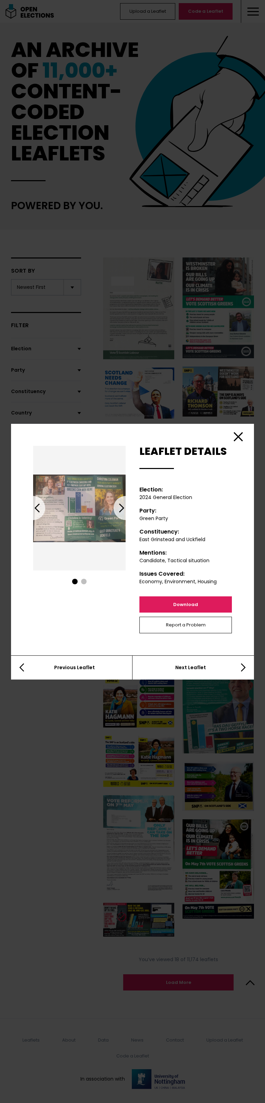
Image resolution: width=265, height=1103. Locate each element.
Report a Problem (186, 625)
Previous (33, 508)
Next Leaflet (190, 667)
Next (126, 508)
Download (185, 604)
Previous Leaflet (74, 667)
